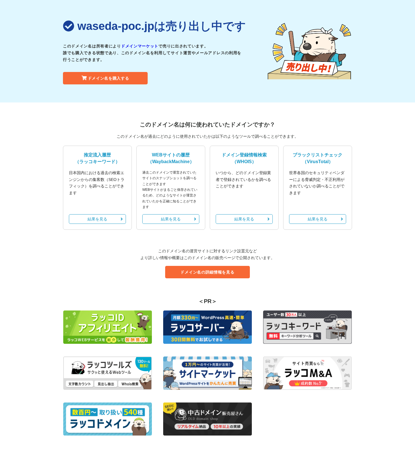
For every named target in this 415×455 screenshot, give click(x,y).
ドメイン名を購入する (108, 78)
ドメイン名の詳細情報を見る (207, 272)
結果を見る (97, 219)
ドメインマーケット (139, 46)
